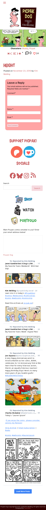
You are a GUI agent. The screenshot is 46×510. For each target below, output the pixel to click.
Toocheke (27, 508)
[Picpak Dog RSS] (33, 174)
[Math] (11, 53)
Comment (11, 93)
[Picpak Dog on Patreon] (17, 152)
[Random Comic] (14, 53)
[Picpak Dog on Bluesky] (20, 174)
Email (9, 117)
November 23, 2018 (22, 71)
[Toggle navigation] (4, 2)
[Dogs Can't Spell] (8, 53)
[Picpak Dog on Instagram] (26, 174)
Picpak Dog (8, 255)
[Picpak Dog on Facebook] (13, 174)
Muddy (25, 48)
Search (6, 183)
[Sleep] (20, 53)
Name (9, 109)
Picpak (32, 48)
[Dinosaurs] (17, 53)
